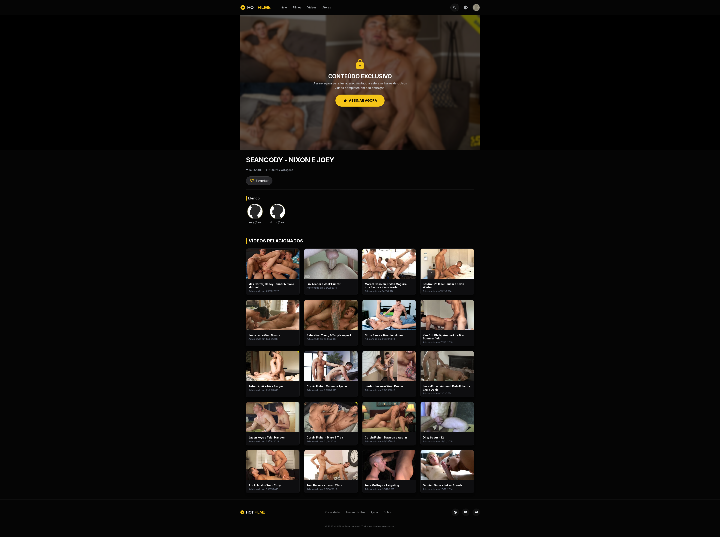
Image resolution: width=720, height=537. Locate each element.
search (455, 7)
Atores (326, 7)
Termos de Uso (355, 512)
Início (283, 7)
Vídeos (311, 7)
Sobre (388, 512)
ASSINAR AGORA (360, 100)
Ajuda (374, 512)
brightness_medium (466, 7)
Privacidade (332, 512)
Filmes (297, 7)
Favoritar (259, 180)
